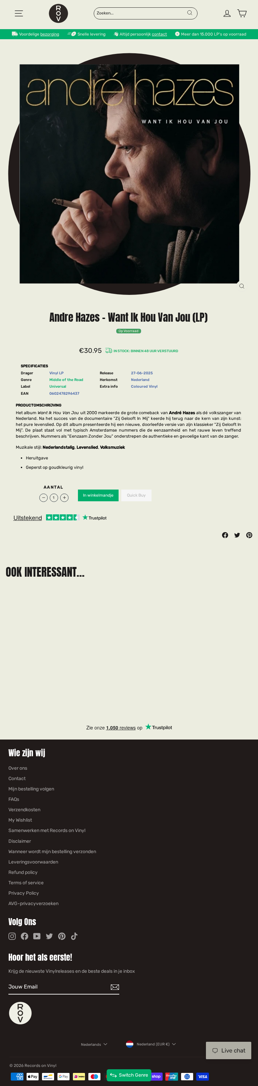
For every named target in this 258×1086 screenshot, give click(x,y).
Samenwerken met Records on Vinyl (46, 830)
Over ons (17, 768)
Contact (17, 778)
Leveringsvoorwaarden (33, 862)
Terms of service (26, 883)
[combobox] (141, 12)
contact (159, 34)
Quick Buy (136, 495)
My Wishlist (20, 820)
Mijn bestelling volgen (31, 789)
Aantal (53, 487)
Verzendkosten (24, 810)
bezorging (49, 34)
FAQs (13, 799)
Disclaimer (19, 841)
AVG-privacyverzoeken (33, 903)
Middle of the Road (66, 380)
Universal (57, 386)
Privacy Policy (23, 893)
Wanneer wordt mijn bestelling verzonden (52, 851)
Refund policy (23, 872)
